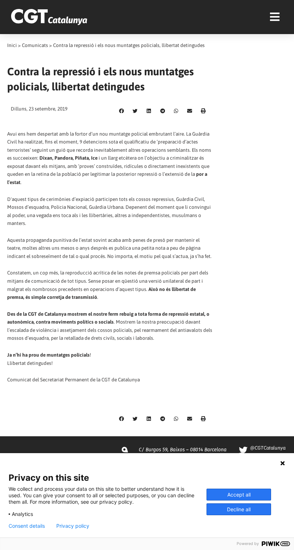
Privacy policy (72, 526)
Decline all (239, 509)
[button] (121, 111)
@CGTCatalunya (267, 448)
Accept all (239, 495)
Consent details (27, 526)
